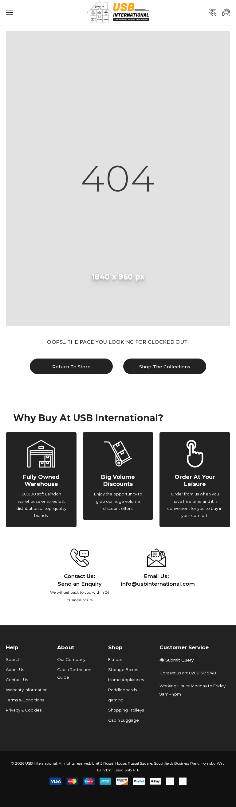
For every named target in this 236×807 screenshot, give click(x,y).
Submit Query (179, 660)
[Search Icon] (27, 13)
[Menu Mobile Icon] (9, 12)
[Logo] (118, 12)
